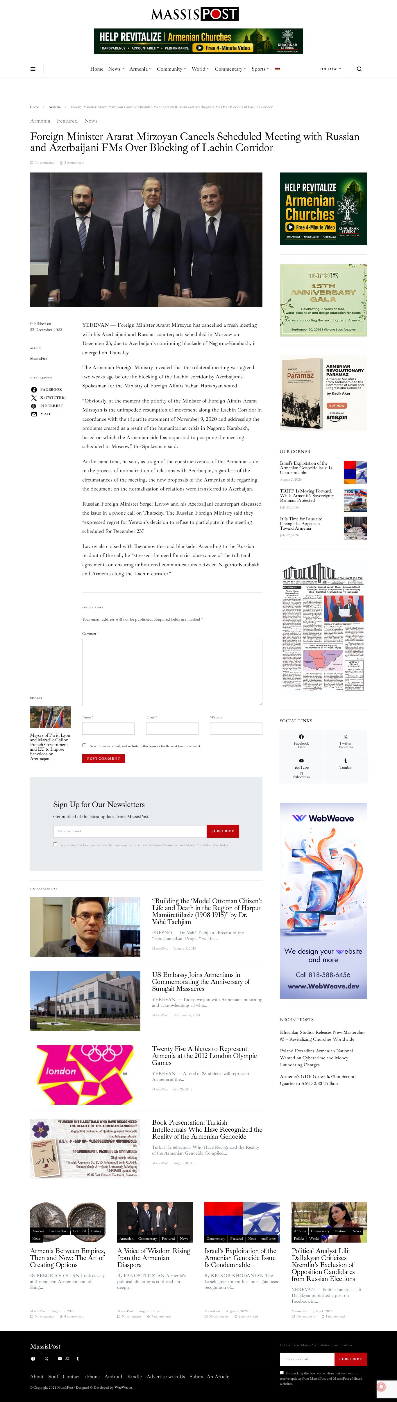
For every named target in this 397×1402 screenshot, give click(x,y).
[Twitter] (46, 1358)
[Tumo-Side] (323, 300)
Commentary (228, 69)
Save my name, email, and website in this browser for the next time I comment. (145, 746)
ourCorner (268, 1238)
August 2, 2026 (291, 479)
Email (151, 717)
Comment (90, 634)
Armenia (138, 69)
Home (96, 69)
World (198, 69)
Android (113, 1376)
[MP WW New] (323, 900)
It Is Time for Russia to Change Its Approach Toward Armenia (301, 523)
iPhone (92, 1376)
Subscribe (223, 831)
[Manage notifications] (381, 1387)
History (96, 1231)
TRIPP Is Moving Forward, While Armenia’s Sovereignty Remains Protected (307, 495)
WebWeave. (124, 1387)
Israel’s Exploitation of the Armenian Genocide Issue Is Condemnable (306, 467)
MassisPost (39, 358)
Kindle (134, 1376)
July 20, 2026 (289, 507)
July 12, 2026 (289, 535)
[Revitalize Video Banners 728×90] (198, 41)
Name (87, 717)
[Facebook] (33, 1358)
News (114, 69)
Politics (299, 1238)
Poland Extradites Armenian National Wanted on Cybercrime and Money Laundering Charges (316, 1058)
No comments (44, 163)
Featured (67, 120)
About (37, 1376)
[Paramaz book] (323, 393)
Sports (258, 69)
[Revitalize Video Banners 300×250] (323, 208)
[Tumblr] (77, 1358)
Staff (53, 1376)
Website (216, 717)
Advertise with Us (165, 1376)
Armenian (126, 1238)
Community (169, 69)
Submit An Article (209, 1376)
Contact (71, 1376)
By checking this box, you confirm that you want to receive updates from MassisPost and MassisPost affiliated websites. (144, 845)
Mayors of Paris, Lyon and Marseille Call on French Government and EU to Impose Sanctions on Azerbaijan (50, 746)
